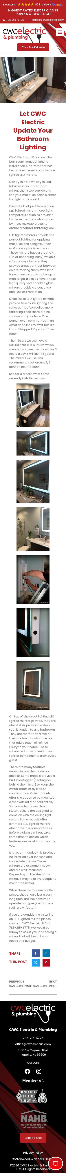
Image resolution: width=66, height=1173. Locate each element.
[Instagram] (39, 1071)
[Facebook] (27, 1071)
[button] (60, 32)
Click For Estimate (33, 47)
